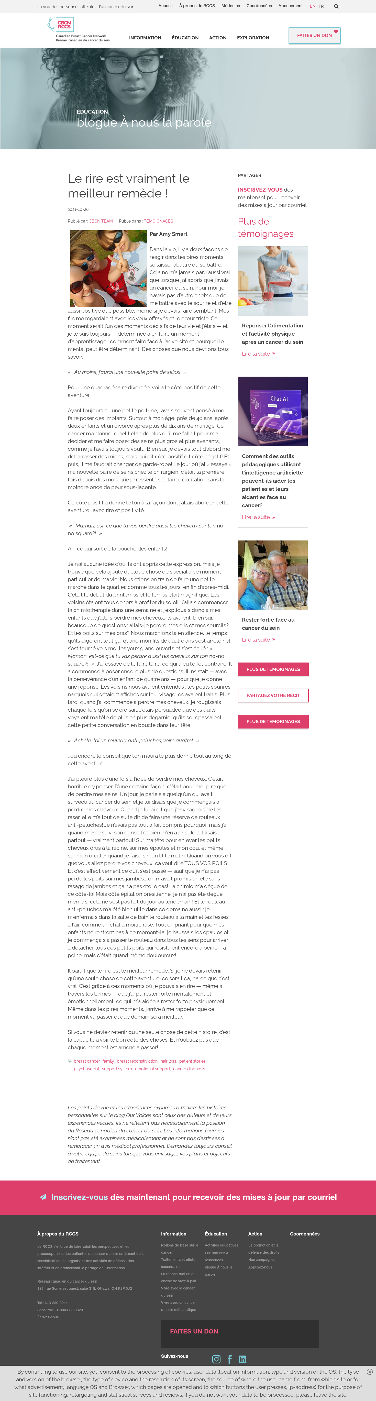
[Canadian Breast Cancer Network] (78, 29)
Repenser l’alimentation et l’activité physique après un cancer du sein (272, 333)
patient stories (192, 1061)
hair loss (168, 1061)
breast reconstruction (137, 1061)
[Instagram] (216, 1359)
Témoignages (158, 221)
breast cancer (86, 1061)
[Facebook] (230, 1359)
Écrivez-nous (48, 1317)
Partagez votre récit (273, 695)
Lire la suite (256, 353)
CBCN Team (101, 221)
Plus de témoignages (273, 669)
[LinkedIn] (243, 1359)
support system (117, 1068)
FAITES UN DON (314, 35)
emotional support (152, 1068)
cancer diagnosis (189, 1068)
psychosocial (86, 1068)
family (108, 1061)
